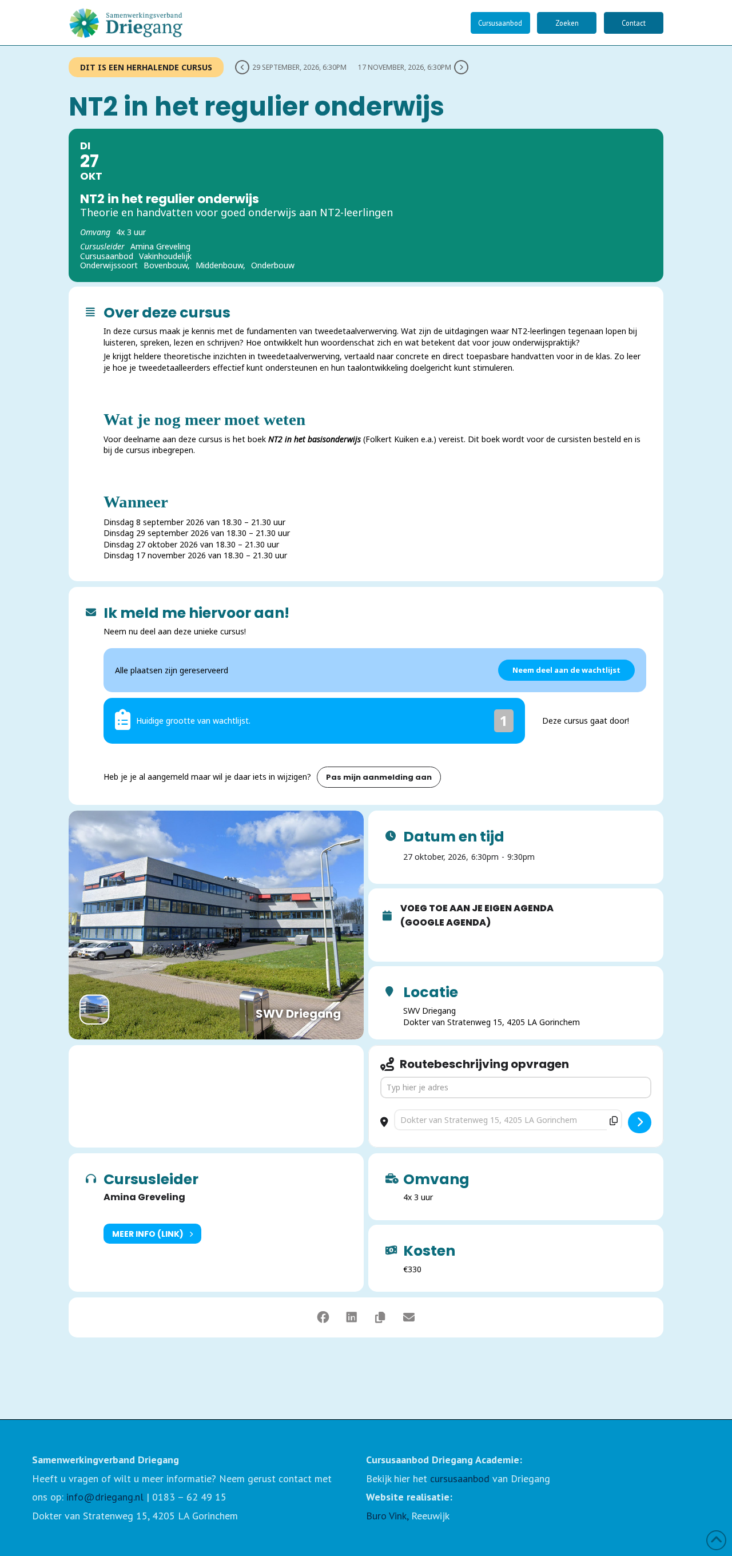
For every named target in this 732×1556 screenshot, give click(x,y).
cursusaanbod (460, 1478)
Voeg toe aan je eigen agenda (477, 908)
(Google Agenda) (445, 922)
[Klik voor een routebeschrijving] (639, 1122)
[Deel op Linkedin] (351, 1317)
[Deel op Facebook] (323, 1317)
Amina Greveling (144, 1197)
